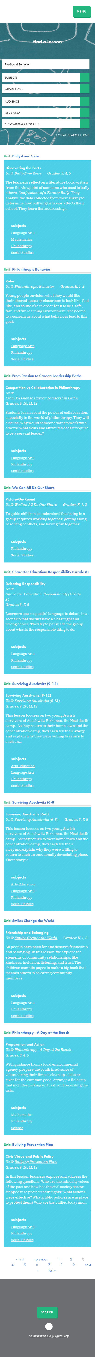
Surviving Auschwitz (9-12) (35, 683)
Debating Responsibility (25, 583)
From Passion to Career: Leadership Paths (46, 375)
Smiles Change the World (33, 920)
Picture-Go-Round (20, 499)
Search (47, 1312)
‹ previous (41, 1259)
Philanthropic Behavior (31, 269)
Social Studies (22, 253)
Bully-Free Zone (25, 156)
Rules (10, 281)
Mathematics (21, 239)
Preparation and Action (25, 1044)
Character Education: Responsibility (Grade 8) (50, 571)
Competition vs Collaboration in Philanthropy (43, 387)
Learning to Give (21, 10)
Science (17, 1128)
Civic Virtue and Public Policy (29, 1156)
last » (52, 1270)
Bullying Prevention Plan (32, 1144)
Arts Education (23, 766)
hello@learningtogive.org (49, 1336)
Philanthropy (21, 246)
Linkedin (49, 1328)
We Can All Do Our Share (33, 487)
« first (20, 1259)
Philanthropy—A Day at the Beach (40, 1032)
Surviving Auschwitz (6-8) (33, 802)
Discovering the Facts (23, 167)
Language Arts (22, 233)
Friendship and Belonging (27, 932)
